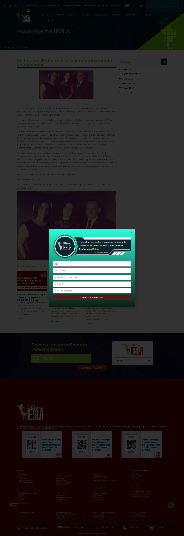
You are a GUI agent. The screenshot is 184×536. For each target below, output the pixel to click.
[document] (92, 268)
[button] (131, 233)
